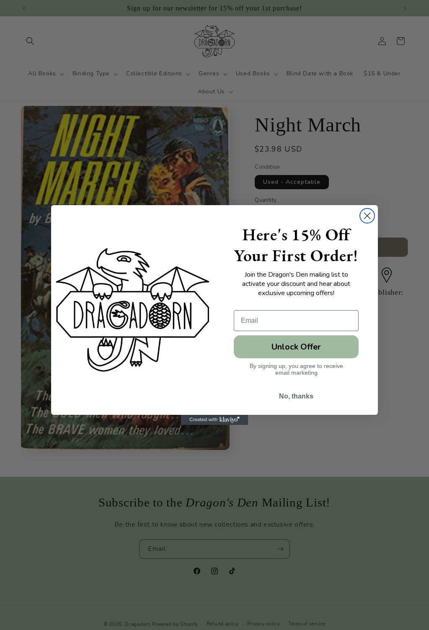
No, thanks (296, 396)
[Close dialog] (367, 215)
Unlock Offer (296, 346)
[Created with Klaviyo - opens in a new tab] (214, 420)
